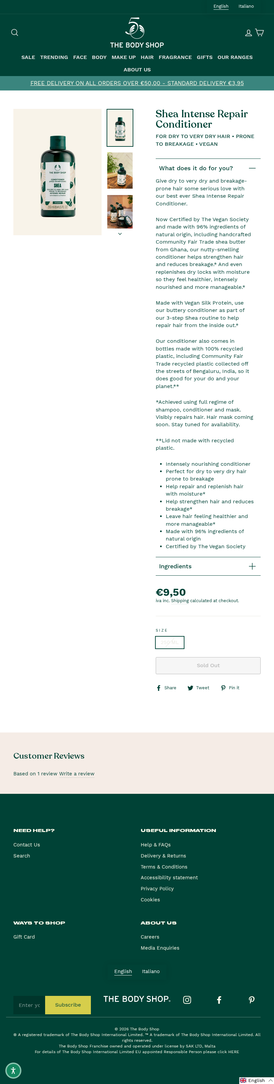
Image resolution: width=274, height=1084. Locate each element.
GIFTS (205, 57)
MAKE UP (124, 57)
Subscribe (68, 1005)
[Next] (120, 232)
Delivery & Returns (163, 856)
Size (162, 630)
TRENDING (54, 57)
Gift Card (24, 937)
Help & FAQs (156, 845)
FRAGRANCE (175, 57)
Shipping (180, 600)
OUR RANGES (235, 57)
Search (21, 856)
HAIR (147, 57)
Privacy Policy (157, 889)
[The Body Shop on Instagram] (187, 1000)
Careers (150, 937)
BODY (99, 57)
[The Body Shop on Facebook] (219, 1000)
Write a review (77, 774)
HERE (233, 1051)
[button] (256, 1080)
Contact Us (26, 845)
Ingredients (175, 566)
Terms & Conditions (164, 867)
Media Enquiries (160, 948)
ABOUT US (137, 69)
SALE (28, 57)
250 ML (170, 642)
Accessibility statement (169, 878)
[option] (137, 83)
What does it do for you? (196, 168)
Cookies (150, 900)
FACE (80, 57)
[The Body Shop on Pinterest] (252, 1000)
